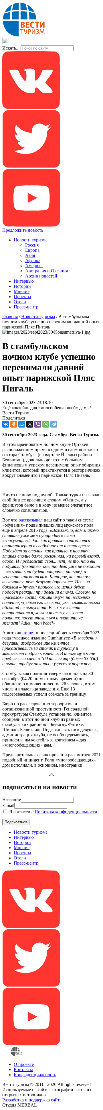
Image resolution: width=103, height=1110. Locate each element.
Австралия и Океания (46, 270)
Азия (30, 255)
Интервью (24, 281)
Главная (10, 316)
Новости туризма (30, 239)
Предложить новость (22, 230)
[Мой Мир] (21, 424)
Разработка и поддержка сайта (32, 1099)
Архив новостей (41, 275)
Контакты (23, 1069)
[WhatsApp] (45, 424)
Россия (32, 245)
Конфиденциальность (35, 1074)
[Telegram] (53, 424)
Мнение (21, 291)
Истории (22, 286)
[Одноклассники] (13, 424)
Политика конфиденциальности (66, 811)
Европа (32, 250)
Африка (32, 260)
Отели (20, 301)
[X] (29, 424)
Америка (34, 265)
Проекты (22, 296)
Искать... (10, 48)
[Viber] (37, 424)
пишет (28, 632)
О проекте (24, 1064)
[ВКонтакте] (5, 424)
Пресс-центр (26, 306)
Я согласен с (52, 811)
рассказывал (31, 519)
